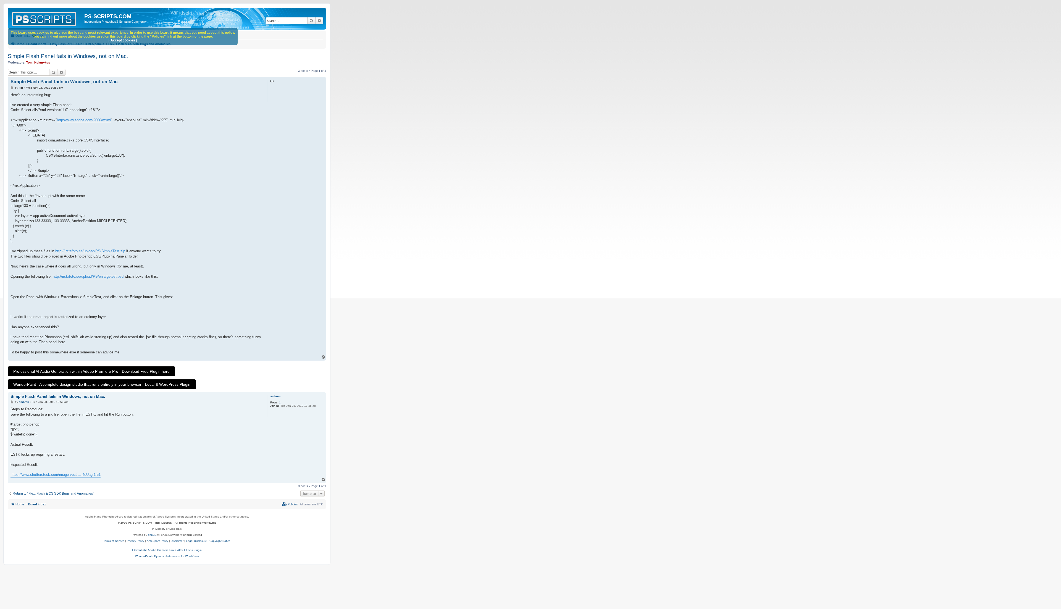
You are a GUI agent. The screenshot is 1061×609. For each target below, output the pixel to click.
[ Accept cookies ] (123, 40)
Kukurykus (42, 62)
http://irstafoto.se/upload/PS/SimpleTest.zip (90, 251)
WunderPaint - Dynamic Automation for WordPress (167, 556)
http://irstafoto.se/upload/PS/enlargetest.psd (88, 276)
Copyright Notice (219, 540)
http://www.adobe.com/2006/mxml (84, 120)
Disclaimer (177, 540)
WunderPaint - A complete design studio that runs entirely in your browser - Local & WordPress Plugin (101, 384)
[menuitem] (290, 504)
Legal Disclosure (196, 540)
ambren (275, 396)
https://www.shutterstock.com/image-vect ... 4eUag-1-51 (55, 475)
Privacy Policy (135, 540)
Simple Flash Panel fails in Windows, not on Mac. (68, 56)
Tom (29, 62)
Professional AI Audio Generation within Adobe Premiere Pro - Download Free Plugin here (91, 371)
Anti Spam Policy (157, 540)
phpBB (152, 534)
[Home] (46, 18)
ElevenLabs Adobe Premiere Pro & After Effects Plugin (167, 550)
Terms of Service (113, 540)
